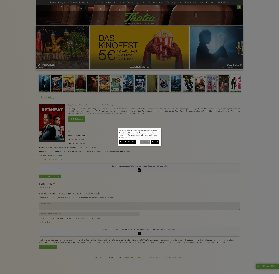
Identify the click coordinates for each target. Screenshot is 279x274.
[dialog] (139, 137)
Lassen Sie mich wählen (127, 142)
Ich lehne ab (145, 142)
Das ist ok (155, 142)
